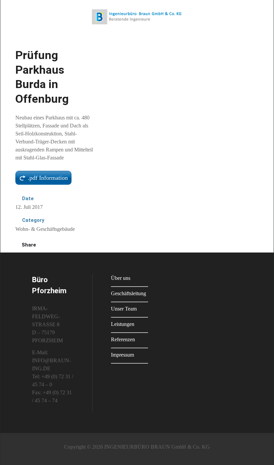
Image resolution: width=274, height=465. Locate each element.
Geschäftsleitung (128, 293)
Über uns (120, 278)
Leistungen (122, 324)
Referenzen (123, 339)
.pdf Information (48, 177)
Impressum (122, 355)
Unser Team (124, 309)
